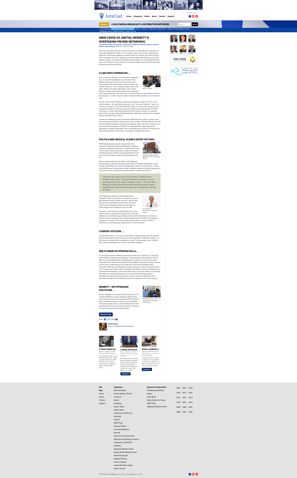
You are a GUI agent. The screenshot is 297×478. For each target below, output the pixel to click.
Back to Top (106, 314)
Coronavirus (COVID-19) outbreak (123, 29)
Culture (138, 29)
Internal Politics (125, 352)
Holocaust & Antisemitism (157, 29)
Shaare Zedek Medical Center (125, 452)
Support (171, 16)
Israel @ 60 (151, 397)
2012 (178, 402)
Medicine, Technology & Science (179, 29)
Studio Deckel (121, 474)
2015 (178, 397)
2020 (190, 388)
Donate (104, 24)
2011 (184, 402)
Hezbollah (150, 351)
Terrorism (117, 397)
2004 (190, 412)
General (144, 29)
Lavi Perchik (138, 474)
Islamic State (119, 410)
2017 (184, 393)
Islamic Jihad (119, 407)
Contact (162, 16)
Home (128, 16)
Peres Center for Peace (156, 400)
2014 (184, 397)
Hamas (144, 351)
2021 (184, 388)
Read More (126, 374)
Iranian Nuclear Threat (128, 353)
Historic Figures (104, 351)
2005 (184, 412)
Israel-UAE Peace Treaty (123, 465)
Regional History (118, 31)
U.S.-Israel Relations (151, 354)
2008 (184, 407)
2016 (190, 393)
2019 (178, 393)
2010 (190, 402)
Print (113, 319)
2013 (190, 397)
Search (194, 24)
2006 (178, 412)
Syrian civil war (131, 31)
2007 (190, 407)
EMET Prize (118, 423)
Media (147, 16)
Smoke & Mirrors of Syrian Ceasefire (158, 349)
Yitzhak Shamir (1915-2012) (111, 349)
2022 (178, 388)
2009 (178, 407)
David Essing (109, 46)
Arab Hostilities (105, 29)
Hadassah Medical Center (124, 449)
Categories (137, 16)
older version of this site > (192, 12)
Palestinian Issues (106, 31)
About (154, 16)
